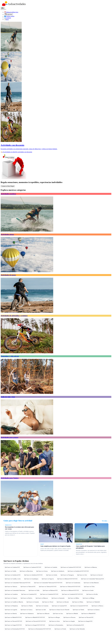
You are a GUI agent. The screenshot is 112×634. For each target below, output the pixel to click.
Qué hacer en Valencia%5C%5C (48, 586)
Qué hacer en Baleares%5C (50, 590)
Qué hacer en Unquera (11, 598)
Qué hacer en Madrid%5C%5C (13, 617)
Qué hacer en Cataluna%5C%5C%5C (71, 567)
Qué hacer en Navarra (69, 617)
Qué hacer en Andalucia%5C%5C (33, 575)
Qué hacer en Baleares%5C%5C (70, 590)
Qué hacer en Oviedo (60, 629)
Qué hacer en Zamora (93, 609)
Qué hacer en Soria (54, 621)
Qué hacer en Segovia (48, 579)
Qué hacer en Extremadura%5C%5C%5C (39, 629)
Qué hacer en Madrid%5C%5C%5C (35, 617)
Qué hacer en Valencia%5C (28, 586)
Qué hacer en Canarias (42, 605)
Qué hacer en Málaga (88, 598)
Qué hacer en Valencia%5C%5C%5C (70, 586)
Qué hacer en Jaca (58, 613)
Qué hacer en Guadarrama (73, 582)
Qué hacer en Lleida (51, 575)
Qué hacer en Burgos (54, 617)
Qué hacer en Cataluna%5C (12, 567)
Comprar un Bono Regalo (7, 186)
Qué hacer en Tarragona (67, 575)
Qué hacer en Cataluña (51, 567)
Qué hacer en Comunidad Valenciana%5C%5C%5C (48, 582)
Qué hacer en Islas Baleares (91, 582)
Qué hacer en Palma (77, 602)
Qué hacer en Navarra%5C (86, 617)
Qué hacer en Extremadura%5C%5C (15, 629)
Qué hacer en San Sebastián (77, 629)
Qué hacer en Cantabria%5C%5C (49, 594)
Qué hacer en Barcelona (26, 571)
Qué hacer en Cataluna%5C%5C (32, 567)
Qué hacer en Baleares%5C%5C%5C (67, 579)
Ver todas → (105, 521)
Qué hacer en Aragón (69, 621)
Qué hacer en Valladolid (93, 602)
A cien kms (9, 14)
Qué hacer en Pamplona (11, 605)
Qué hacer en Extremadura (56, 625)
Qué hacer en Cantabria (11, 594)
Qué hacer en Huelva (26, 598)
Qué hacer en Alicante (63, 602)
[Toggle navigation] (5, 9)
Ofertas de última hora (11, 12)
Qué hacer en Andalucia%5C (13, 575)
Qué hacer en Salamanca (27, 613)
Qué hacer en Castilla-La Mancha (14, 602)
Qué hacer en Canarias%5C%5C (79, 605)
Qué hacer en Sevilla (92, 594)
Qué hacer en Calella (10, 571)
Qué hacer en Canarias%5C (59, 605)
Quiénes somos (9, 16)
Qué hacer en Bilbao (73, 598)
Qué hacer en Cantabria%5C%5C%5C (72, 594)
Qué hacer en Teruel (47, 602)
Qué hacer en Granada (33, 602)
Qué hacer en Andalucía (57, 571)
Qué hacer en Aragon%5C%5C (13, 625)
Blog (6, 19)
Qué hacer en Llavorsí (96, 575)
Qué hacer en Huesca (97, 605)
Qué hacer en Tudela (27, 605)
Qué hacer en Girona (42, 571)
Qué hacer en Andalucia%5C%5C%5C (78, 571)
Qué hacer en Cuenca (26, 609)
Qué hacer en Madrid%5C (88, 613)
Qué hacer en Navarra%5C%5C (13, 621)
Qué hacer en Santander (58, 598)
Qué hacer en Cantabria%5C (29, 594)
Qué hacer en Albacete (43, 613)
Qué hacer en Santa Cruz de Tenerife (59, 609)
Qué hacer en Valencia (11, 586)
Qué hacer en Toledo (78, 609)
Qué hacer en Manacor (42, 598)
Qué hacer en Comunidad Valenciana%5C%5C (18, 582)
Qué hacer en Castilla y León (13, 579)
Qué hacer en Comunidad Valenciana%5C (92, 579)
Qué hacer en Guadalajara (31, 579)
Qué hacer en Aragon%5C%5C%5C (35, 625)
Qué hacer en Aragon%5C (85, 621)
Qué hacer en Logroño (11, 609)
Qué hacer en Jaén (41, 609)
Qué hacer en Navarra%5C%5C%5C (36, 621)
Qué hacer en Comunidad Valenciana (15, 590)
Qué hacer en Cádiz (34, 590)
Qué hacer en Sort (82, 575)
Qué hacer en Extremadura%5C (75, 625)
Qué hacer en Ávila (89, 586)
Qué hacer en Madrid (72, 613)
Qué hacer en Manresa (91, 567)
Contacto (7, 18)
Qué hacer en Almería (11, 613)
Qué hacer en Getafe (88, 590)
